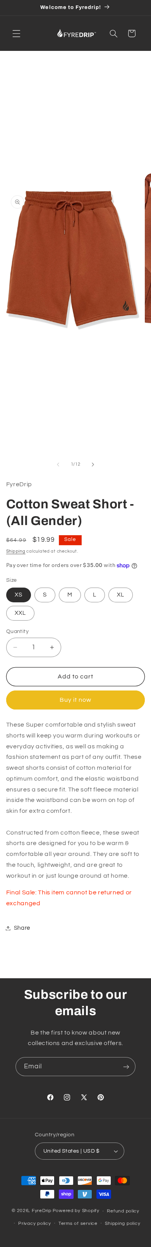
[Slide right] (92, 464)
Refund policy (123, 1211)
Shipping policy (122, 1223)
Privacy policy (34, 1223)
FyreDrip (41, 1211)
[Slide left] (58, 464)
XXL (20, 613)
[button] (16, 33)
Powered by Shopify (76, 1211)
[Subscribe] (126, 1066)
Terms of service (78, 1223)
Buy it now (76, 700)
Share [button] (22, 928)
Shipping (16, 551)
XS (18, 595)
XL (120, 595)
